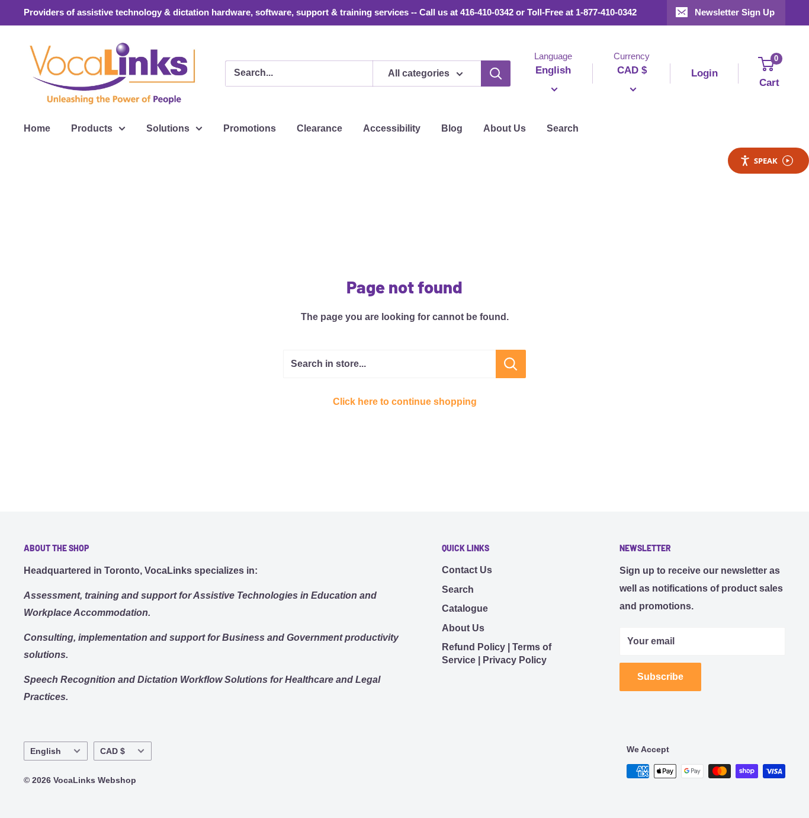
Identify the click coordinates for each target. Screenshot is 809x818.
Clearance (319, 128)
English (45, 751)
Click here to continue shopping (405, 402)
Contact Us (467, 570)
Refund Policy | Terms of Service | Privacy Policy (496, 653)
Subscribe (660, 677)
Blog (452, 128)
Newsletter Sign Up (735, 12)
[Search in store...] (511, 364)
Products (92, 128)
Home (37, 128)
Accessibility (391, 128)
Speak (766, 160)
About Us (504, 128)
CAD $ (112, 751)
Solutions (168, 128)
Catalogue (465, 608)
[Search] (496, 73)
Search (563, 128)
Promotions (249, 128)
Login (704, 73)
